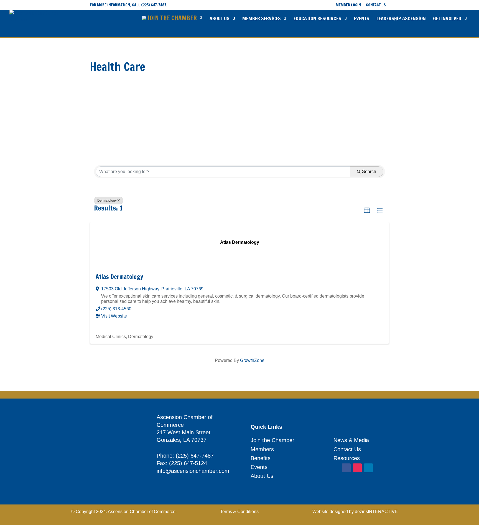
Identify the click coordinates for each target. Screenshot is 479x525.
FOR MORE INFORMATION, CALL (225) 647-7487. (128, 5)
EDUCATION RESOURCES (317, 19)
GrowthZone (252, 360)
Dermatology (107, 200)
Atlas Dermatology (119, 276)
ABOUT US (220, 19)
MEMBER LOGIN (348, 5)
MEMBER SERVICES (261, 19)
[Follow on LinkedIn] (368, 467)
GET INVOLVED (447, 19)
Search (369, 171)
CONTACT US (376, 5)
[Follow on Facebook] (346, 467)
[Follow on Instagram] (357, 467)
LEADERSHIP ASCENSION (401, 19)
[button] (367, 210)
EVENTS (361, 19)
